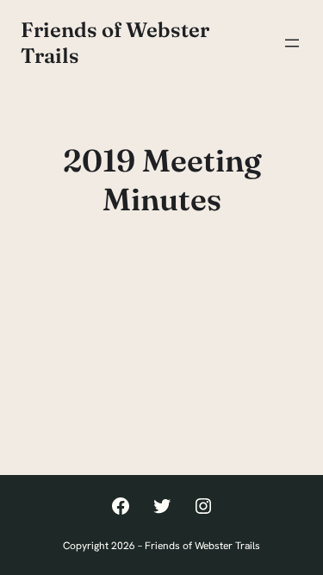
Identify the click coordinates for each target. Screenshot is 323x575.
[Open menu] (292, 43)
